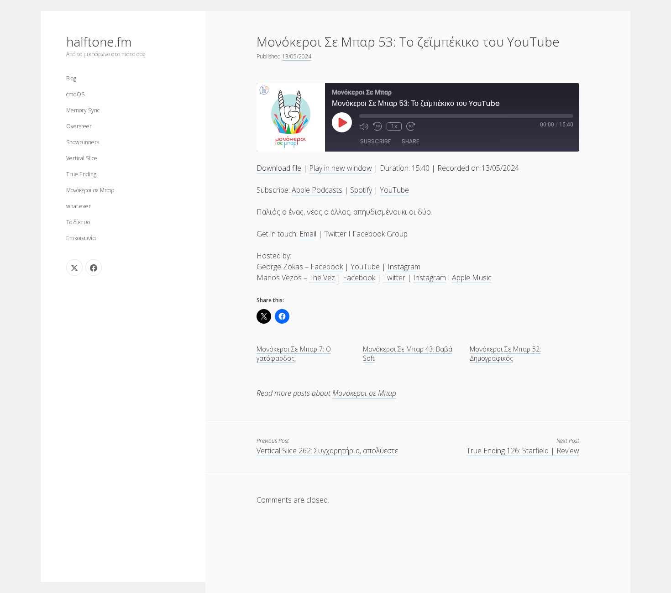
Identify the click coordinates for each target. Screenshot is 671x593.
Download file (279, 168)
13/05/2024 (296, 56)
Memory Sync (83, 110)
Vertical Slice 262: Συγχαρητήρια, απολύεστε (327, 451)
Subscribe (375, 141)
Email (307, 234)
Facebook (326, 267)
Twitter (394, 278)
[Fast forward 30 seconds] (410, 126)
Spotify (361, 190)
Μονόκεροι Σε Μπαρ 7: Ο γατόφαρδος (294, 353)
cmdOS (75, 94)
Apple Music (472, 278)
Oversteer (79, 126)
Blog (71, 78)
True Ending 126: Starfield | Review (523, 451)
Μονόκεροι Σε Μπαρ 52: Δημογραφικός (505, 353)
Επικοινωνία (81, 238)
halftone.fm (98, 41)
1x (394, 126)
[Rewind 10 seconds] (377, 126)
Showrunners (82, 142)
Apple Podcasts (317, 190)
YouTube (394, 190)
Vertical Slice (81, 158)
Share (410, 141)
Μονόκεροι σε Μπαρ (90, 190)
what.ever (78, 206)
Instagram (404, 267)
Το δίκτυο (78, 222)
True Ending (81, 174)
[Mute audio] (363, 126)
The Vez (322, 278)
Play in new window (340, 168)
